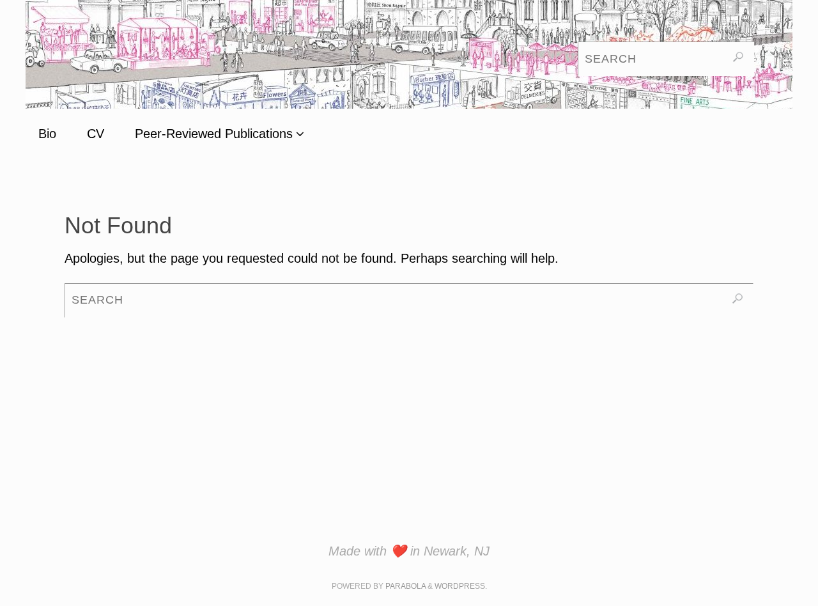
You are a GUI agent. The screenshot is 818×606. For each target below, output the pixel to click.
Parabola (405, 586)
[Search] (738, 56)
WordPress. (461, 586)
